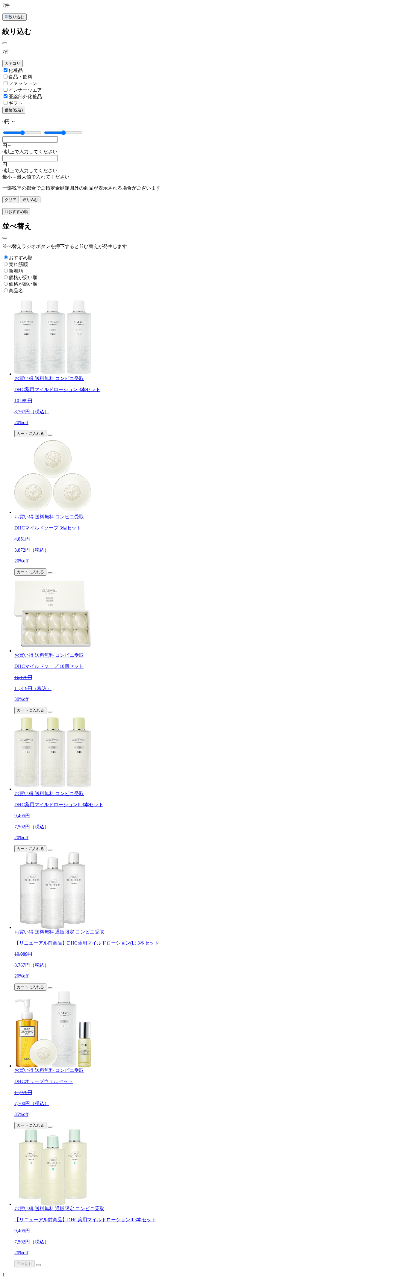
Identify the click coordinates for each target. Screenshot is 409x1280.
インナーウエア (25, 90)
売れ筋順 (18, 264)
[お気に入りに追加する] (50, 435)
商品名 (16, 290)
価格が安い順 (23, 277)
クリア (10, 199)
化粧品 (15, 70)
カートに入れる (30, 433)
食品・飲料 (20, 76)
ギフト (15, 103)
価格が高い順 (23, 284)
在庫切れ (24, 1263)
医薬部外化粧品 (25, 96)
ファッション (22, 83)
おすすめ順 (21, 257)
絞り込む (30, 199)
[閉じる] (4, 43)
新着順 (16, 270)
